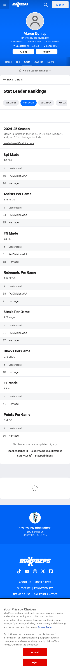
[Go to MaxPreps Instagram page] (35, 571)
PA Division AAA (18, 175)
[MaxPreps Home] (20, 4)
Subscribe (24, 588)
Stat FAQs (23, 455)
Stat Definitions (44, 455)
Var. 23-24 (46, 102)
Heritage (14, 183)
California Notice (45, 594)
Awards (38, 62)
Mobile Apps (43, 582)
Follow (46, 51)
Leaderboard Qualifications (18, 143)
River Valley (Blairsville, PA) (35, 38)
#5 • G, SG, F (26, 45)
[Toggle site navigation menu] (4, 4)
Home (8, 62)
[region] (35, 633)
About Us (25, 582)
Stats (27, 62)
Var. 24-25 (28, 102)
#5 (50, 45)
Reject (35, 662)
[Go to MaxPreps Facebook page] (51, 571)
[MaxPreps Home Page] (20, 70)
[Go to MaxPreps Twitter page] (43, 571)
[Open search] (45, 4)
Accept (35, 652)
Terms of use (21, 594)
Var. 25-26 (11, 102)
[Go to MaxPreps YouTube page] (27, 571)
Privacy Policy (43, 588)
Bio (18, 62)
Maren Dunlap (35, 33)
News (50, 62)
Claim (23, 51)
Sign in (60, 4)
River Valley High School (35, 527)
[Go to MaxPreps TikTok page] (19, 571)
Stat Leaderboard (18, 450)
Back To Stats (15, 79)
